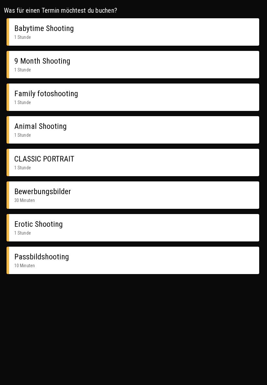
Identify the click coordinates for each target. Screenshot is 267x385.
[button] (133, 32)
